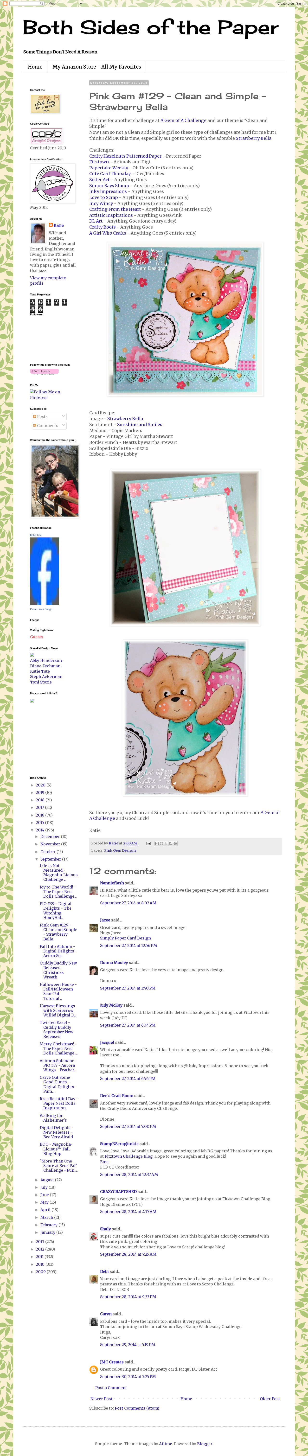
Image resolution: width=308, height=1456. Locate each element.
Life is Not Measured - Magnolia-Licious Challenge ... (59, 872)
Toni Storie (41, 682)
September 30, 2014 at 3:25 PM (128, 1376)
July (44, 1187)
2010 (40, 1264)
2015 (40, 822)
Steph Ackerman (46, 676)
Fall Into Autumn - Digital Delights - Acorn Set (58, 951)
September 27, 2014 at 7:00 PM (128, 1126)
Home (35, 67)
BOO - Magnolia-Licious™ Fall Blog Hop (56, 1149)
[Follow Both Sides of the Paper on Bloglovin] (44, 373)
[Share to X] (166, 843)
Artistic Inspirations (111, 215)
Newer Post (101, 1398)
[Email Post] (148, 843)
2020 (41, 785)
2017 (40, 807)
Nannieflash (112, 883)
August (47, 1179)
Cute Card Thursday (110, 173)
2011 (40, 1256)
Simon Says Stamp (109, 185)
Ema (104, 1161)
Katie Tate (36, 535)
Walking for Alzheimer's (53, 1118)
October (48, 851)
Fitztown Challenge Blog (129, 1156)
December (50, 836)
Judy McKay (111, 1005)
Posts (42, 416)
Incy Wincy (101, 203)
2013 (40, 1241)
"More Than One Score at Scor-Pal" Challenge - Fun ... (59, 1166)
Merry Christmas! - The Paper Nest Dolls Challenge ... (59, 1048)
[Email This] (156, 843)
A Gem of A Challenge (183, 120)
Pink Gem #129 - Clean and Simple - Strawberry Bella (58, 932)
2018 (40, 800)
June (45, 1194)
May (45, 1202)
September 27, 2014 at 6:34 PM (127, 1025)
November (50, 844)
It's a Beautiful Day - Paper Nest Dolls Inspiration (59, 1103)
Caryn (106, 1313)
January (48, 1232)
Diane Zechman (45, 666)
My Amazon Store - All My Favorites (96, 67)
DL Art (96, 221)
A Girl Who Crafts (107, 233)
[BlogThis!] (161, 843)
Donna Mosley (114, 962)
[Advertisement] (44, 739)
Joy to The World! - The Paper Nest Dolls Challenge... (58, 892)
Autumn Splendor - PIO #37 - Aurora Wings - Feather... (58, 1065)
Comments (47, 425)
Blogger (204, 1443)
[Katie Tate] (44, 603)
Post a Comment (111, 1387)
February (49, 1224)
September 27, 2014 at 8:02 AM (128, 902)
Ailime (165, 1443)
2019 (40, 792)
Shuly (105, 1228)
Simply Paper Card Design (125, 938)
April (45, 1209)
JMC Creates (112, 1362)
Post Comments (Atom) (137, 1408)
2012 (40, 1249)
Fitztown (99, 162)
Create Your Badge (41, 609)
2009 (41, 1271)
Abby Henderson (46, 660)
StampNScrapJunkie (119, 1143)
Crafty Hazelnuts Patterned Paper (125, 156)
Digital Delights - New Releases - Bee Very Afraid (56, 1132)
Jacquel (107, 1042)
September (51, 859)
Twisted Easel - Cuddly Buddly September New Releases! (56, 1029)
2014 (40, 830)
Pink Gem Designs (120, 850)
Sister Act (99, 179)
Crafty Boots (102, 227)
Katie (59, 225)
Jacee (105, 920)
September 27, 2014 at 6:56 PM (127, 1078)
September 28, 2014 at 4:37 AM (128, 1211)
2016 (40, 815)
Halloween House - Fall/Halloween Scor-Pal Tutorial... (58, 991)
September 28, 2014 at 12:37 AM (129, 1174)
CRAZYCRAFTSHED (118, 1191)
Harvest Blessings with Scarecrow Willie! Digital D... (58, 1010)
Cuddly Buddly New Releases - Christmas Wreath (58, 970)
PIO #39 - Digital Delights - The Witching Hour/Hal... (55, 910)
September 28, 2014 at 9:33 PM (128, 1296)
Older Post (270, 1398)
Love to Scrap (103, 197)
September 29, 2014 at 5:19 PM (127, 1344)
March (47, 1217)
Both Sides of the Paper (150, 27)
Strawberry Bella (253, 138)
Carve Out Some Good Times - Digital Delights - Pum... (58, 1084)
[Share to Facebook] (170, 843)
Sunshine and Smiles (139, 424)
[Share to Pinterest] (175, 843)
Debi (104, 1271)
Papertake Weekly (108, 168)
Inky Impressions (108, 191)
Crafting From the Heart (115, 209)
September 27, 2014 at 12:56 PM (128, 945)
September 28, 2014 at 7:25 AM (128, 1254)
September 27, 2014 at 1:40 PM (127, 988)
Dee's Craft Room (116, 1095)
